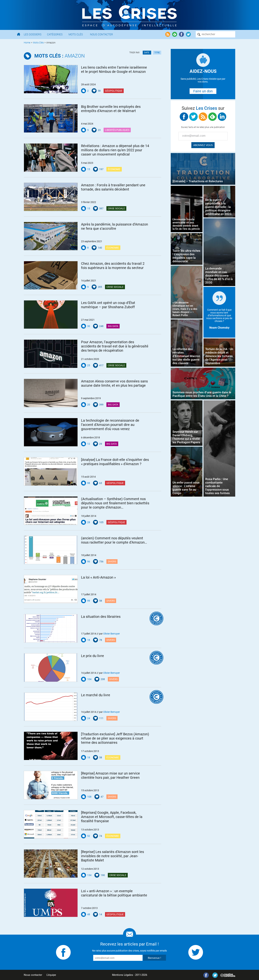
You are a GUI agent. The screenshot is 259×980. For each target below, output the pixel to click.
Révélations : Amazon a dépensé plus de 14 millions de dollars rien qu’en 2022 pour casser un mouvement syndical (115, 150)
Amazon (59, 56)
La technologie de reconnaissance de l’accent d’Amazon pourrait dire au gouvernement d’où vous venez (110, 424)
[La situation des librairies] (51, 628)
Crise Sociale (116, 208)
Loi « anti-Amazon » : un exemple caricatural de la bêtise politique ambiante (114, 893)
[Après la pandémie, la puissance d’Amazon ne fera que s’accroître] (51, 236)
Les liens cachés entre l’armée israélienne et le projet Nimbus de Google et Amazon (114, 69)
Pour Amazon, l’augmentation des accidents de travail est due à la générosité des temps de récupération (114, 346)
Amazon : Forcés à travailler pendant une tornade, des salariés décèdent (113, 187)
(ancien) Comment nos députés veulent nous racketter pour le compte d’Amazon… (114, 540)
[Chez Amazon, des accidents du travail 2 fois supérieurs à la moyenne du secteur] (51, 275)
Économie (114, 169)
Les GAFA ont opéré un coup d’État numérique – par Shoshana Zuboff (108, 305)
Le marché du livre (95, 695)
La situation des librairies (101, 616)
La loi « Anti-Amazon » (98, 577)
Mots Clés (76, 34)
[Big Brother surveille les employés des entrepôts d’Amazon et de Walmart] (51, 118)
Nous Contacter (101, 34)
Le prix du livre (92, 656)
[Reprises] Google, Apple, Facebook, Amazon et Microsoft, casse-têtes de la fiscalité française (111, 816)
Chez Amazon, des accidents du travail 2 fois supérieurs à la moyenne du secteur (112, 265)
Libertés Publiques (117, 130)
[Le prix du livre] (51, 667)
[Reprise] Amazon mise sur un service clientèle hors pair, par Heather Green (110, 775)
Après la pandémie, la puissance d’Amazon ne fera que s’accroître (114, 226)
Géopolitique (113, 90)
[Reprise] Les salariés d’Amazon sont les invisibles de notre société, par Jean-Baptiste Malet (112, 856)
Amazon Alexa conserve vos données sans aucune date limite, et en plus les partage (114, 383)
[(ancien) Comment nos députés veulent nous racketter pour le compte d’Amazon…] (51, 550)
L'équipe (51, 974)
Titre (157, 52)
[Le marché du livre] (51, 707)
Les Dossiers (32, 34)
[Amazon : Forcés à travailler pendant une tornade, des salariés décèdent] (51, 197)
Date (147, 52)
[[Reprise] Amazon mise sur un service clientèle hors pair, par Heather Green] (51, 785)
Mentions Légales (122, 974)
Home (27, 42)
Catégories (55, 34)
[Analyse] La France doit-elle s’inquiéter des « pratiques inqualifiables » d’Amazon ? (115, 462)
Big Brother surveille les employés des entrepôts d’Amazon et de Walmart (111, 108)
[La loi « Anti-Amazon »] (51, 589)
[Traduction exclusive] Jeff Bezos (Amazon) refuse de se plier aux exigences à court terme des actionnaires (115, 738)
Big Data (113, 326)
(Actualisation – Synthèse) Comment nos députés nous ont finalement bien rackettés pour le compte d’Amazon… (115, 503)
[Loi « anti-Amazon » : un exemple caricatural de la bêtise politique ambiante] (51, 903)
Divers (112, 561)
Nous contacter (33, 974)
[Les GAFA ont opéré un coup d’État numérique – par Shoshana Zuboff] (51, 314)
